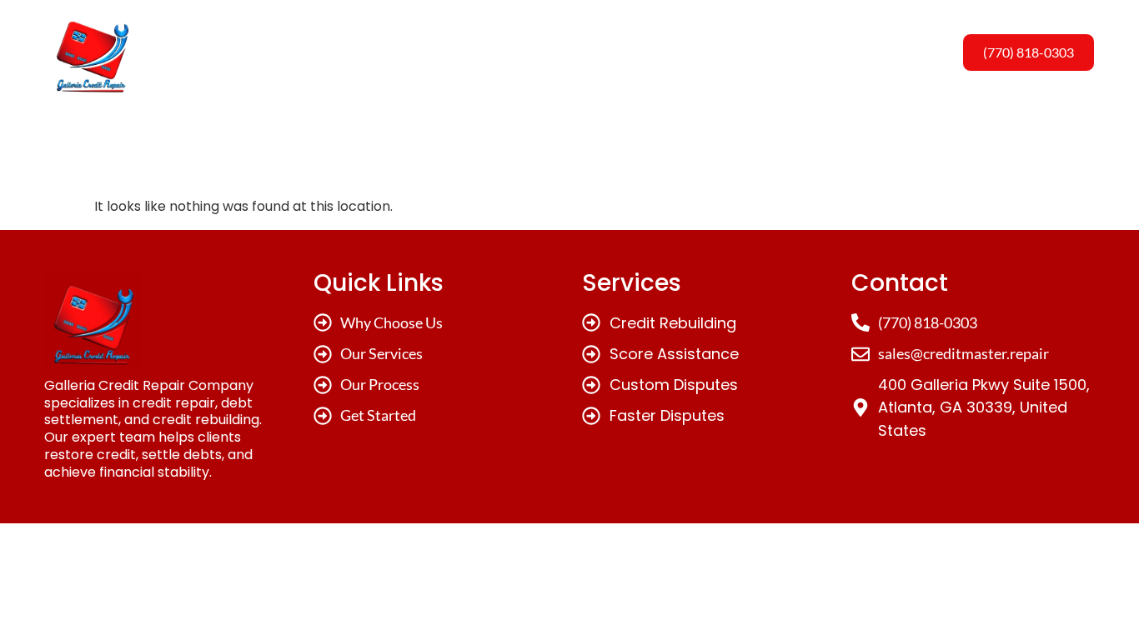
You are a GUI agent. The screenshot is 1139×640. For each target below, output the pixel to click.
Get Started (770, 52)
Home (314, 52)
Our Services (545, 52)
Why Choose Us (419, 52)
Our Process (659, 52)
